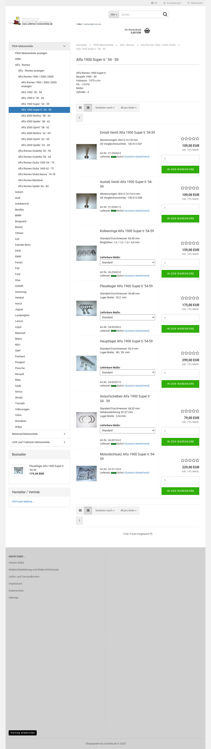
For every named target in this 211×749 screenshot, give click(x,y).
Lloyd (18, 327)
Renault (19, 374)
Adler (18, 58)
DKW (18, 250)
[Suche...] (165, 14)
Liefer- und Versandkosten (24, 576)
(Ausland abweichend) (136, 156)
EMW (18, 256)
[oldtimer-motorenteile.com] (55, 20)
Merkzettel (196, 3)
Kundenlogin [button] (173, 3)
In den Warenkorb (180, 169)
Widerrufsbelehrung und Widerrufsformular (34, 569)
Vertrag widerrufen (23, 732)
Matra (18, 338)
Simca (18, 391)
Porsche (20, 368)
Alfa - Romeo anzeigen (31, 70)
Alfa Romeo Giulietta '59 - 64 (34, 156)
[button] (154, 3)
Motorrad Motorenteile (25, 433)
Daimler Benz (22, 244)
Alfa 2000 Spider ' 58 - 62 (35, 121)
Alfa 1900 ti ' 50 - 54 (32, 98)
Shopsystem (93, 743)
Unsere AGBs (16, 562)
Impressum (15, 583)
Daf (17, 239)
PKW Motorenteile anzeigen (31, 53)
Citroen (19, 233)
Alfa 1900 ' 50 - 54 (31, 92)
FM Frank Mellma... (23, 501)
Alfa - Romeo (22, 64)
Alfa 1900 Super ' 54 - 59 (35, 103)
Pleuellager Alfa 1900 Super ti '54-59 (126, 286)
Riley (18, 379)
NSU (17, 344)
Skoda (18, 397)
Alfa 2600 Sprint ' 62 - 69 (35, 139)
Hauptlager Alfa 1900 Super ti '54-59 (126, 341)
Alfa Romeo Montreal (30, 180)
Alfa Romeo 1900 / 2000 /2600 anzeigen (39, 84)
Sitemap (13, 597)
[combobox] (105, 108)
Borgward (20, 221)
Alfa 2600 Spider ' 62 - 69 (35, 145)
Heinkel (19, 297)
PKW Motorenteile (22, 46)
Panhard (20, 356)
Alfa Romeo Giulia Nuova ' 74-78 (36, 174)
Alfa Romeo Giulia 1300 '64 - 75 (36, 162)
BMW (18, 215)
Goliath (19, 285)
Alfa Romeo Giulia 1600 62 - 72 (36, 168)
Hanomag (20, 291)
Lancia (19, 321)
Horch (18, 303)
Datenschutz (16, 590)
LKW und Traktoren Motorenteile (31, 442)
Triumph (20, 403)
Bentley (19, 209)
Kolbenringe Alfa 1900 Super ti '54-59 (127, 231)
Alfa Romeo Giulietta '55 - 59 (34, 150)
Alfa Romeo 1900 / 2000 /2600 (36, 76)
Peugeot (20, 362)
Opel (17, 350)
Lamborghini (22, 315)
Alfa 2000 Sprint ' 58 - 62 (35, 127)
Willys (18, 426)
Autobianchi (22, 203)
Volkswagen (22, 409)
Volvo (18, 415)
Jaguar (19, 309)
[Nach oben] (199, 743)
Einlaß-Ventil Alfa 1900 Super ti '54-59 (127, 132)
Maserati (20, 333)
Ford (17, 274)
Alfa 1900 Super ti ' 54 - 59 (36, 109)
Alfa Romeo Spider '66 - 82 (33, 186)
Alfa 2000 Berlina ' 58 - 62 (35, 115)
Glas (17, 280)
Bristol (18, 227)
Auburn (19, 191)
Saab (18, 385)
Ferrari (18, 262)
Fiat (17, 268)
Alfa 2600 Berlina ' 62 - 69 (35, 133)
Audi (17, 197)
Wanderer (20, 421)
